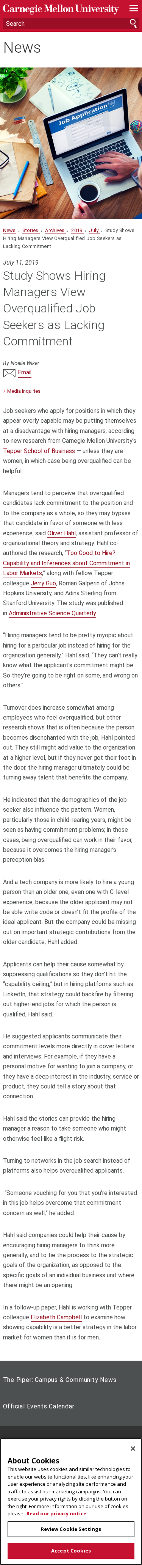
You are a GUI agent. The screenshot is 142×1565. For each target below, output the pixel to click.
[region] (71, 1501)
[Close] (133, 1448)
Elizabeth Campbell (56, 1317)
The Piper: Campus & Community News (60, 1379)
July (94, 230)
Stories (31, 230)
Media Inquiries (24, 391)
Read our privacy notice (56, 1513)
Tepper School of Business (39, 451)
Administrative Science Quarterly (52, 613)
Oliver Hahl (61, 533)
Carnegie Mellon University (61, 10)
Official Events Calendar (39, 1406)
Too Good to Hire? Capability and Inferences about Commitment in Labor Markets (66, 563)
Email (24, 372)
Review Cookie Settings (71, 1529)
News (22, 47)
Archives (55, 230)
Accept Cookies (71, 1550)
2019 (77, 230)
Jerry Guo (43, 583)
